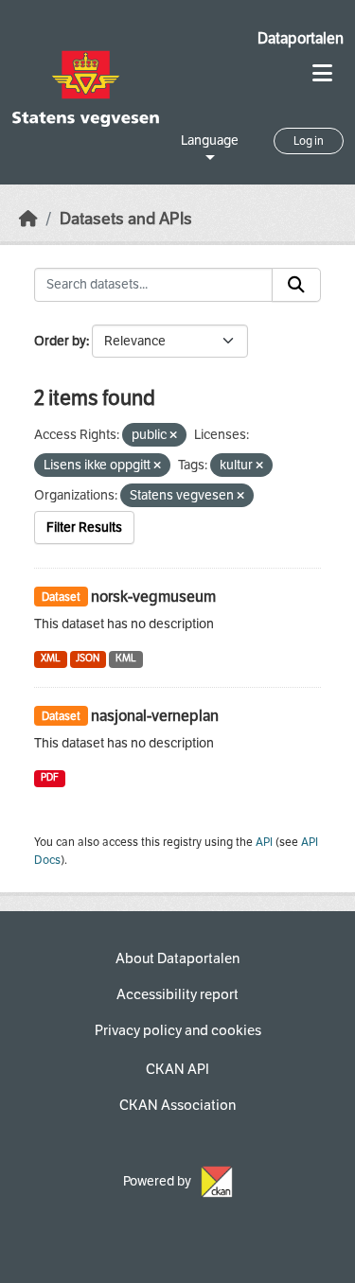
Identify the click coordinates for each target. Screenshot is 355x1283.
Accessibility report (177, 994)
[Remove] (173, 436)
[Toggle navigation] (322, 73)
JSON (87, 658)
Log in (308, 141)
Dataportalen (300, 38)
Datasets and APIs (126, 219)
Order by (60, 341)
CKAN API (177, 1069)
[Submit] (296, 285)
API (264, 842)
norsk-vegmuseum (153, 597)
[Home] (28, 219)
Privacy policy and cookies (178, 1030)
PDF (50, 777)
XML (51, 658)
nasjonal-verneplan (155, 716)
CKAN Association (177, 1105)
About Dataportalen (177, 958)
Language (210, 140)
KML (125, 658)
